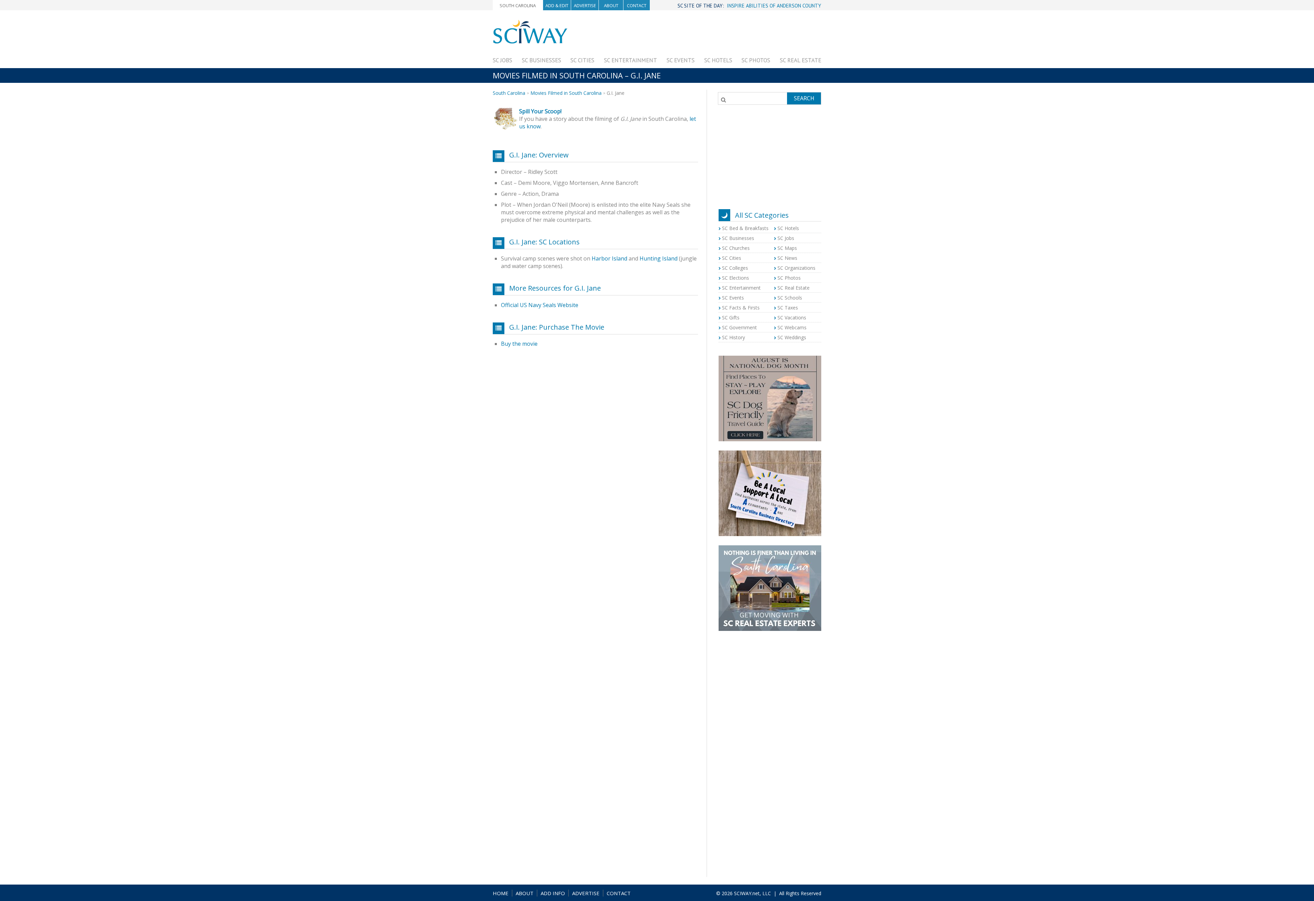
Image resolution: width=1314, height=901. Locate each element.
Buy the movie (519, 343)
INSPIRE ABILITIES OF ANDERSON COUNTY (774, 5)
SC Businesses (541, 60)
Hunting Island (659, 258)
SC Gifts (730, 317)
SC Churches (736, 248)
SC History (733, 337)
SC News (787, 258)
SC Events (681, 60)
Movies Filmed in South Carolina (566, 93)
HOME (500, 893)
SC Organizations (796, 268)
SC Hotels (718, 60)
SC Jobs (502, 60)
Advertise (585, 5)
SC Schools (789, 297)
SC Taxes (787, 307)
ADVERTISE (586, 893)
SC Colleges (735, 268)
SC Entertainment (630, 60)
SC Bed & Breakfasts (745, 228)
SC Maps (787, 248)
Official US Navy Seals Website (539, 305)
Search (804, 98)
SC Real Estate (800, 60)
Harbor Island (609, 258)
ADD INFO (553, 893)
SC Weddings (791, 337)
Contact (636, 5)
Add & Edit (556, 5)
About (611, 5)
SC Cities (582, 60)
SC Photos (756, 60)
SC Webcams (792, 327)
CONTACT (619, 893)
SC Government (739, 327)
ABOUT (524, 893)
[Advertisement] (696, 35)
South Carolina (518, 5)
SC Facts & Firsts (741, 307)
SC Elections (735, 278)
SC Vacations (791, 317)
